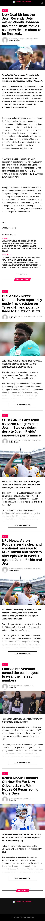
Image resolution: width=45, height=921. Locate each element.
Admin (13, 687)
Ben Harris (15, 318)
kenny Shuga (15, 40)
